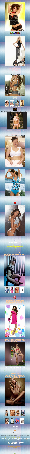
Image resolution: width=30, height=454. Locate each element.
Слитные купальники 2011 (15, 439)
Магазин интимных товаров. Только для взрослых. (15, 428)
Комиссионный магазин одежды (18, 438)
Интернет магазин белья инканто (22, 439)
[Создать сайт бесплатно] (15, 453)
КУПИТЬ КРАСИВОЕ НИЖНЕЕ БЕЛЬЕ (15, 442)
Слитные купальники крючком (4, 438)
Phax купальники (24, 438)
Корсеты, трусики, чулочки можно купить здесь (15, 368)
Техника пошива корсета (11, 438)
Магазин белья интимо (9, 439)
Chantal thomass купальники (15, 98)
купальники (15, 426)
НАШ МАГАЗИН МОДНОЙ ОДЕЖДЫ (15, 242)
